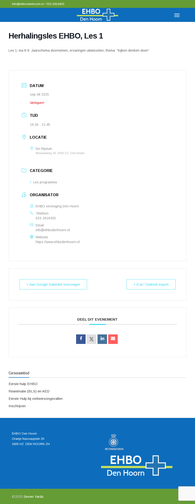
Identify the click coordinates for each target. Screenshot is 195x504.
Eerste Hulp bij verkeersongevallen (36, 398)
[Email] (113, 339)
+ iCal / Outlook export (151, 284)
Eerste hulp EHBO (23, 384)
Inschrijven (17, 406)
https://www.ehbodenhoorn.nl (58, 242)
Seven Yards (34, 496)
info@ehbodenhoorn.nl (28, 4)
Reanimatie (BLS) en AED (29, 391)
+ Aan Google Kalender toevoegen (53, 284)
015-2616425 (55, 4)
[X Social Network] (91, 339)
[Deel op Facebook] (81, 339)
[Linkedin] (102, 339)
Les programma (45, 182)
